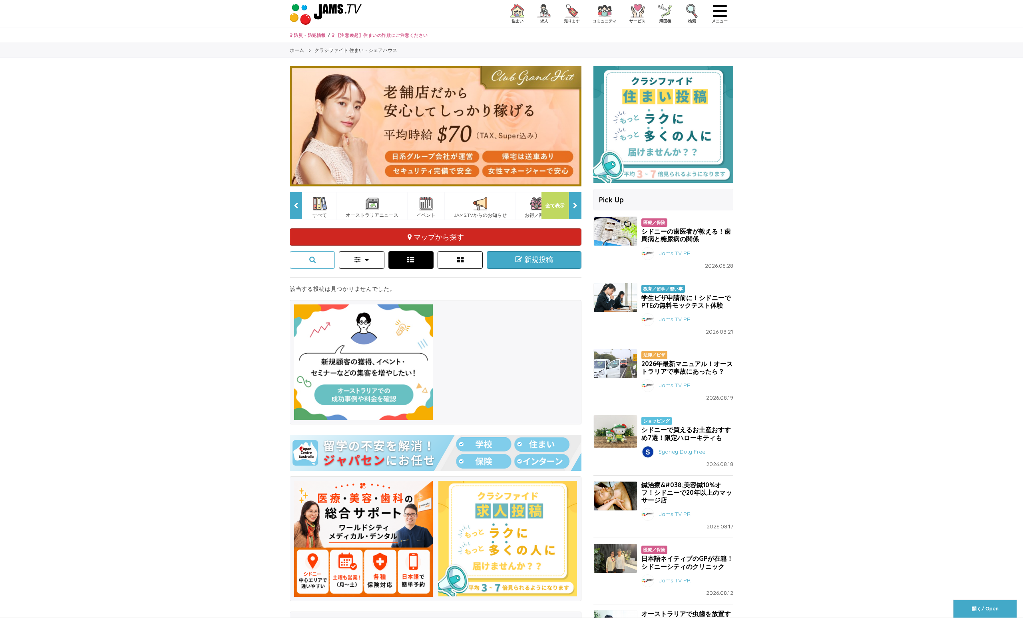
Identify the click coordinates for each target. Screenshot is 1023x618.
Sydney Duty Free (682, 451)
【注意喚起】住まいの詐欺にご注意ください (381, 35)
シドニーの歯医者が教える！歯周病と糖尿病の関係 (686, 235)
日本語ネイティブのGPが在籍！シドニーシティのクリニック (687, 562)
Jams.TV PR (675, 252)
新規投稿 (537, 260)
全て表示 (555, 205)
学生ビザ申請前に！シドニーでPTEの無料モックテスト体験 (686, 301)
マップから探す (438, 236)
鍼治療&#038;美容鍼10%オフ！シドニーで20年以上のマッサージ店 (686, 492)
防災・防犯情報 (309, 35)
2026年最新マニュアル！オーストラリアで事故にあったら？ (687, 367)
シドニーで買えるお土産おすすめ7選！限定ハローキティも (686, 433)
